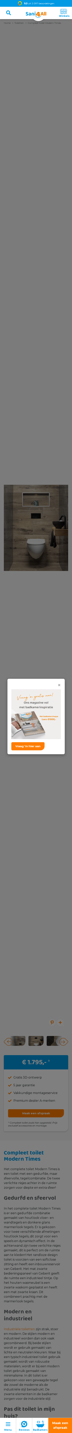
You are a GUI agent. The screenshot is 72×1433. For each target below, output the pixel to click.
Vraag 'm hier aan (28, 746)
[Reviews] (24, 1425)
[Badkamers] (40, 1425)
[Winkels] (63, 13)
